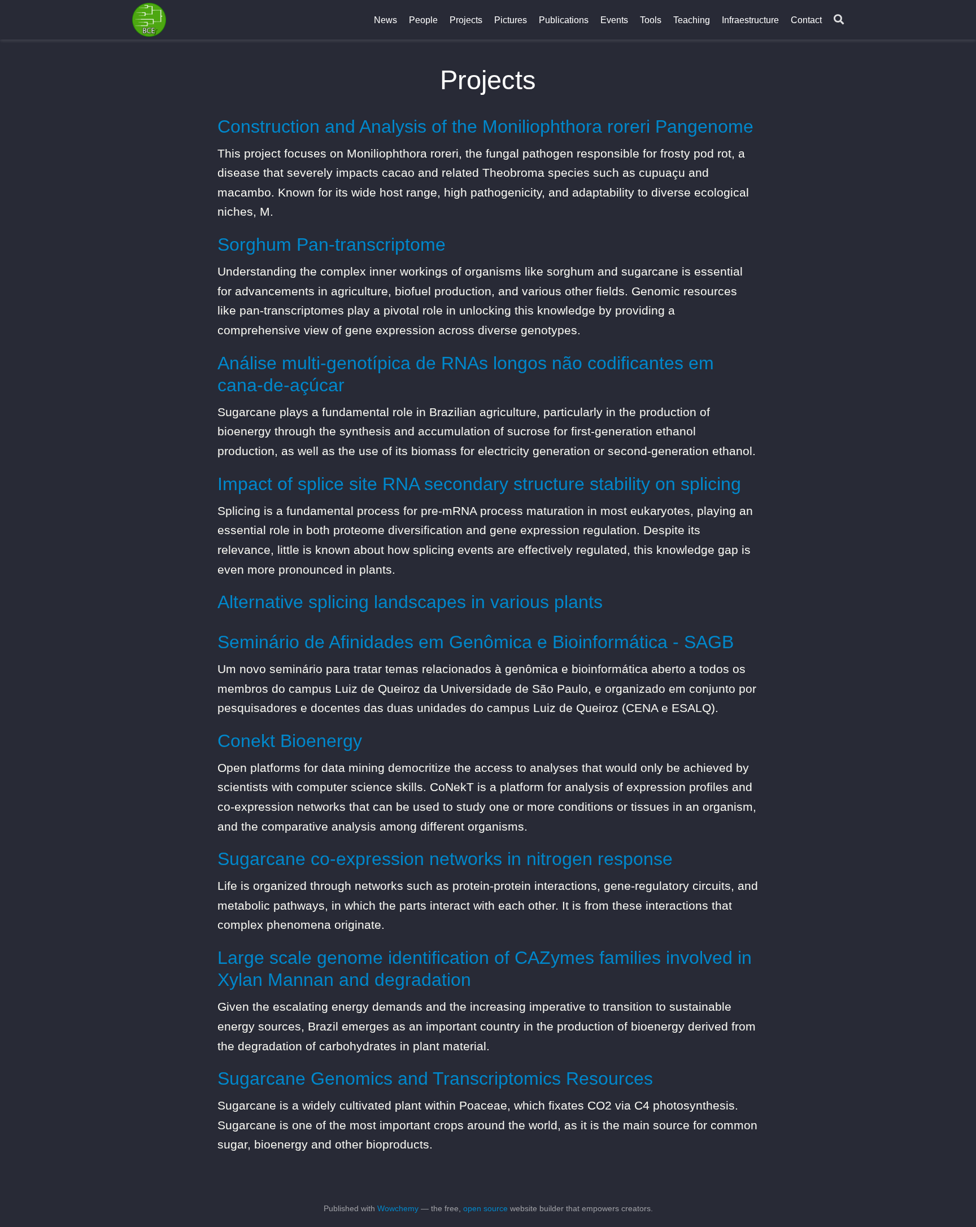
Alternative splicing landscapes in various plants (410, 602)
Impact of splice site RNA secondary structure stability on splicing (479, 484)
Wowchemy (398, 1208)
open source (485, 1208)
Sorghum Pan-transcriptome (331, 244)
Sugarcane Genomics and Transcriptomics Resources (435, 1078)
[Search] (839, 20)
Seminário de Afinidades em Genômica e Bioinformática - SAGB (475, 642)
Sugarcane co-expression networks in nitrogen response (445, 859)
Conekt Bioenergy (289, 741)
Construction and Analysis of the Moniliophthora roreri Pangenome (485, 126)
